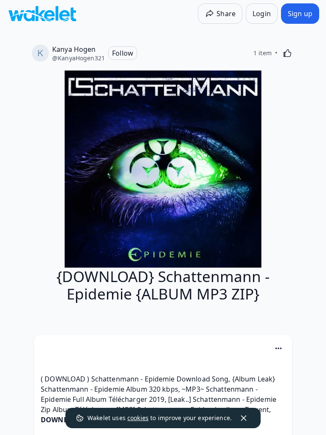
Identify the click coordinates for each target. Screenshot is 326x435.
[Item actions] (278, 348)
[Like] (287, 53)
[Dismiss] (243, 418)
